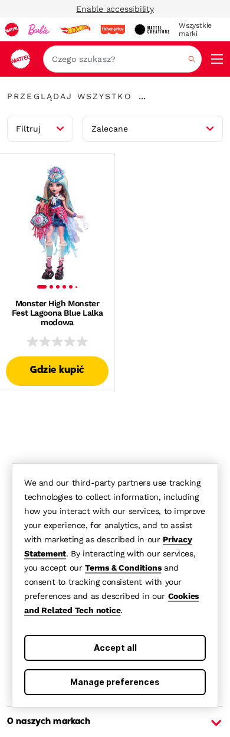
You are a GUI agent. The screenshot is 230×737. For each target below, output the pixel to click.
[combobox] (122, 59)
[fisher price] (113, 29)
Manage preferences (115, 682)
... (142, 96)
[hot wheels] (75, 29)
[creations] (152, 29)
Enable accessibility (115, 9)
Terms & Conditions (123, 567)
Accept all (115, 648)
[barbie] (39, 29)
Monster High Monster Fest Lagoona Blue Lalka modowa (57, 313)
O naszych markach (48, 722)
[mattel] (12, 29)
